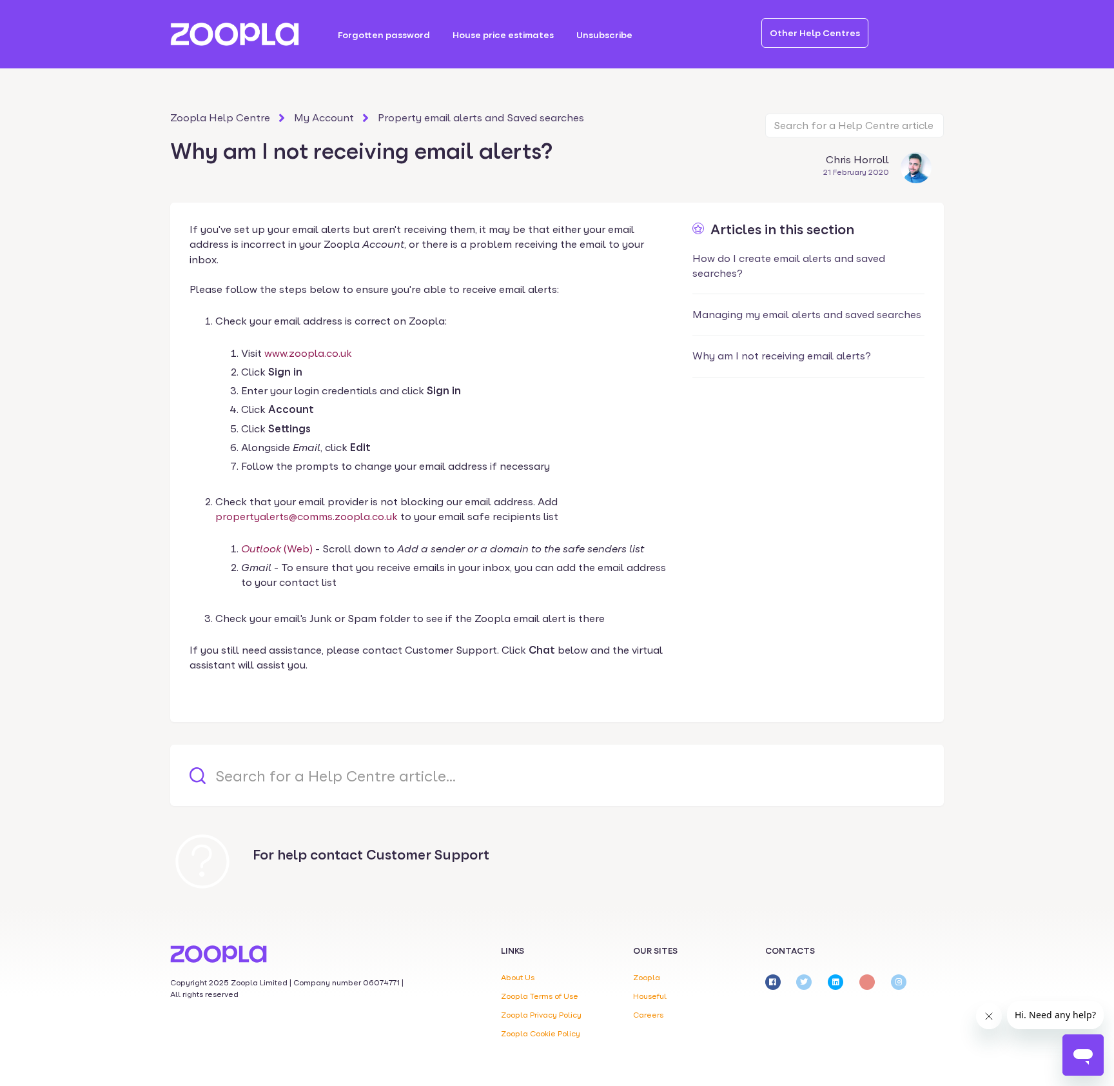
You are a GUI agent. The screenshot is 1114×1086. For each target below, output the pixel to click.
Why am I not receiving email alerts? (781, 356)
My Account (324, 118)
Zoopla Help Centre (220, 118)
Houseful (650, 996)
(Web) (277, 549)
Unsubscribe (604, 35)
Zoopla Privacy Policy (541, 1015)
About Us (517, 977)
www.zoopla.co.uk (308, 353)
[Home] (234, 34)
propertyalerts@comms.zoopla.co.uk (306, 516)
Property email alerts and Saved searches (481, 118)
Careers (648, 1015)
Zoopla (646, 977)
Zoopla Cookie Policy (540, 1033)
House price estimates (503, 35)
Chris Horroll (857, 160)
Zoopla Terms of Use (539, 996)
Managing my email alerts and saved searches (806, 314)
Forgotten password (384, 35)
